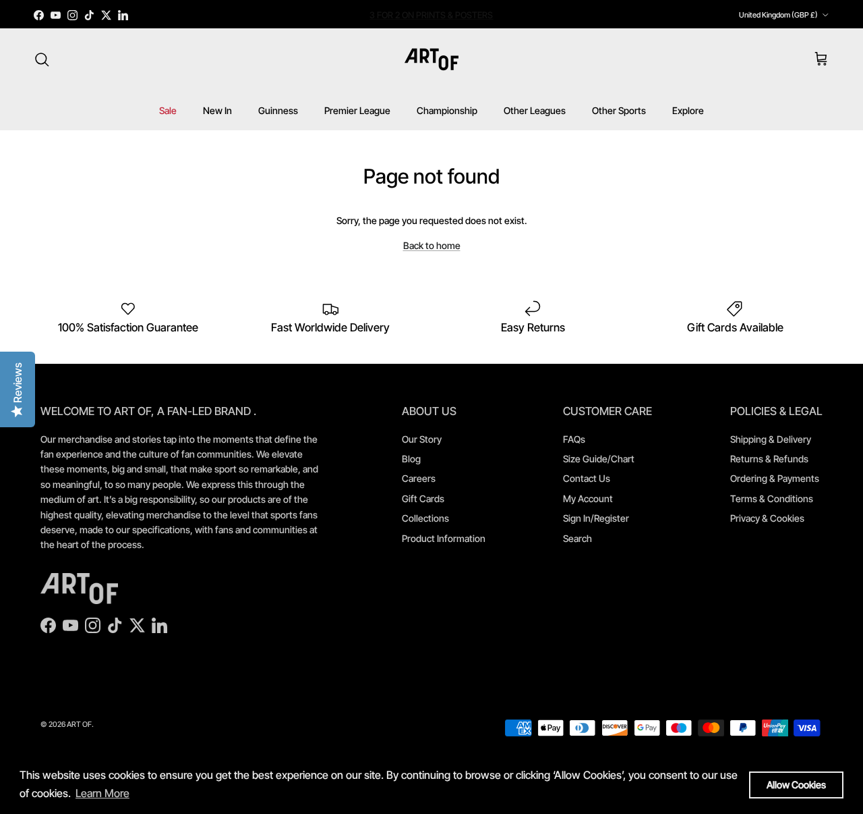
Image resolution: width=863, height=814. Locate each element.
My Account (588, 498)
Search (577, 538)
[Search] (42, 59)
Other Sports (619, 110)
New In (217, 110)
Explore (688, 110)
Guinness (278, 110)
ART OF (79, 724)
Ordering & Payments (774, 478)
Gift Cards (423, 498)
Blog (411, 458)
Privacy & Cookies (767, 518)
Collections (425, 518)
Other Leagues (535, 110)
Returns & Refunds (769, 458)
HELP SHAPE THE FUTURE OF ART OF (431, 20)
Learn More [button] (102, 793)
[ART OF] (431, 59)
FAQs (574, 439)
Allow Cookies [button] (796, 784)
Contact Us (586, 478)
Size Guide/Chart (598, 458)
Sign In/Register (596, 518)
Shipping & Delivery (770, 439)
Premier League (357, 110)
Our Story (422, 439)
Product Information (443, 538)
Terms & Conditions (771, 498)
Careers (419, 478)
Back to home (431, 245)
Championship (447, 110)
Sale (168, 110)
